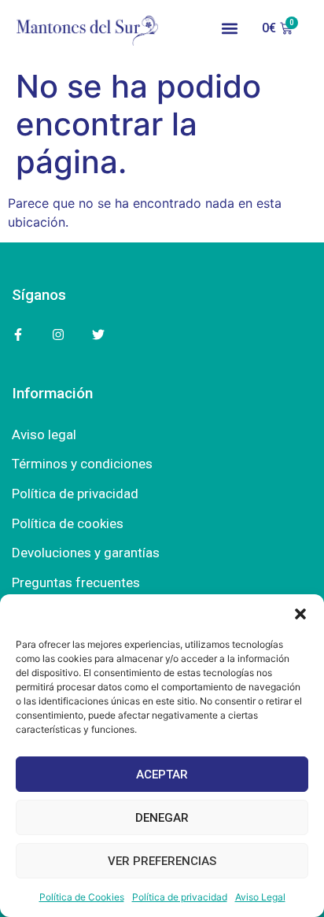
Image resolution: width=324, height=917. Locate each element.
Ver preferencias (162, 861)
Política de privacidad (179, 897)
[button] (300, 614)
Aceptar (162, 774)
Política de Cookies (81, 897)
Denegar (162, 818)
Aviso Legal (260, 897)
